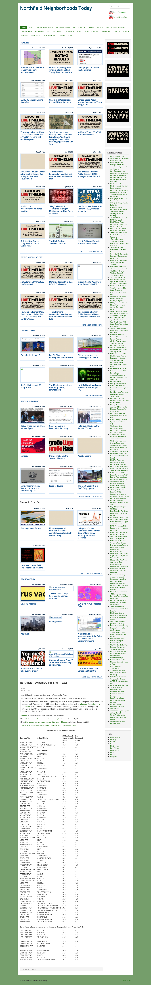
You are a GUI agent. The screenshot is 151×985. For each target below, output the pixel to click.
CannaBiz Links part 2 (30, 355)
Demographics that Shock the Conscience (89, 68)
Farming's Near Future (31, 528)
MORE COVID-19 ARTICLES (92, 677)
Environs (24, 456)
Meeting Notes (115, 737)
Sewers (91, 27)
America (126, 31)
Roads (112, 754)
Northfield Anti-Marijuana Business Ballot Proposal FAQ (89, 387)
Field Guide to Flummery (73, 31)
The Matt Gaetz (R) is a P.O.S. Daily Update (88, 487)
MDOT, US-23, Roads (54, 31)
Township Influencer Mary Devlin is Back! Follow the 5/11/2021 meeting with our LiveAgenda (32, 136)
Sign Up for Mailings (91, 31)
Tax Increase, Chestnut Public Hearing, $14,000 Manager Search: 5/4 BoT (89, 174)
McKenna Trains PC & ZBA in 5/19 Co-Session (89, 133)
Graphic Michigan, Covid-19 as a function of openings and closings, (61, 662)
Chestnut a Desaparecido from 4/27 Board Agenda (60, 101)
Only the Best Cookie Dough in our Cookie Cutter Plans (30, 243)
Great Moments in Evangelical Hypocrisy (58, 427)
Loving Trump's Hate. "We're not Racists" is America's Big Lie (30, 488)
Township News (26, 31)
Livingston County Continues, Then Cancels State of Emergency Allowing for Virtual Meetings (89, 533)
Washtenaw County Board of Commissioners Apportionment (32, 70)
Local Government (49, 35)
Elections (62, 35)
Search (31, 27)
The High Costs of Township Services (57, 242)
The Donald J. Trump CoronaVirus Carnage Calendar (58, 596)
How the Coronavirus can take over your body (32, 669)
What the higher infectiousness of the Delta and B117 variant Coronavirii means (90, 637)
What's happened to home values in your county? (42, 719)
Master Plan (114, 746)
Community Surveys (63, 27)
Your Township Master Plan (115, 27)
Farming (113, 752)
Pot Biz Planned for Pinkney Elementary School (61, 356)
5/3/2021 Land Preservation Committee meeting (31, 208)
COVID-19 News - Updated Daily (89, 605)
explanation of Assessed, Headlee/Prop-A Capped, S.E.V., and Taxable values (49, 725)
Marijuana (113, 756)
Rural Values (39, 31)
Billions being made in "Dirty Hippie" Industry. (88, 356)
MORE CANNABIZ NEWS (93, 396)
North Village (114, 748)
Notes (70, 35)
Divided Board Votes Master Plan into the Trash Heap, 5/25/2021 (90, 102)
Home (23, 27)
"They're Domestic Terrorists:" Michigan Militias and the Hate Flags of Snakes (61, 210)
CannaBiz (24, 35)
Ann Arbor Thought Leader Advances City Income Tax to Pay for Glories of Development (33, 175)
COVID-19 (116, 31)
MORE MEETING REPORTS (92, 325)
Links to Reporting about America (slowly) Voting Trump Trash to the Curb (60, 70)
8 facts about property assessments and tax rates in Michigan (46, 722)
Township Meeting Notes (44, 27)
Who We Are (105, 31)
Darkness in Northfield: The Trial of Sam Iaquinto (32, 566)
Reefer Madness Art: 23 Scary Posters (31, 386)
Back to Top (127, 980)
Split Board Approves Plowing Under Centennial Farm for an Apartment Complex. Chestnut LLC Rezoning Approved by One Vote (61, 138)
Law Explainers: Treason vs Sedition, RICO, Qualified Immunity (90, 208)
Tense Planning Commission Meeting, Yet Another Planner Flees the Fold (60, 175)
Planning (100, 27)
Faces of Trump (56, 486)
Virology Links (55, 621)
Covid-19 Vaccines (28, 604)
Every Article (35, 35)
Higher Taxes (114, 750)
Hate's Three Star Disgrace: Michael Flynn (33, 427)
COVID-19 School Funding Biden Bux (32, 101)
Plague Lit (25, 634)
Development (114, 744)
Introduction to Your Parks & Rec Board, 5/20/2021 (89, 283)
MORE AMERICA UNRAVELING (90, 496)
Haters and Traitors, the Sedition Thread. (88, 427)
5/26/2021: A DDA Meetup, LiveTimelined (32, 283)
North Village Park (79, 27)
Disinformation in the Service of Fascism (58, 457)
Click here (23, 715)
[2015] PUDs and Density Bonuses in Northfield (89, 242)
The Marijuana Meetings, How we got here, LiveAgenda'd (60, 387)
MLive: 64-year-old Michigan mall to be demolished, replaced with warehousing (60, 532)
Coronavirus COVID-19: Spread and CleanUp (88, 669)
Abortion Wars (84, 456)
